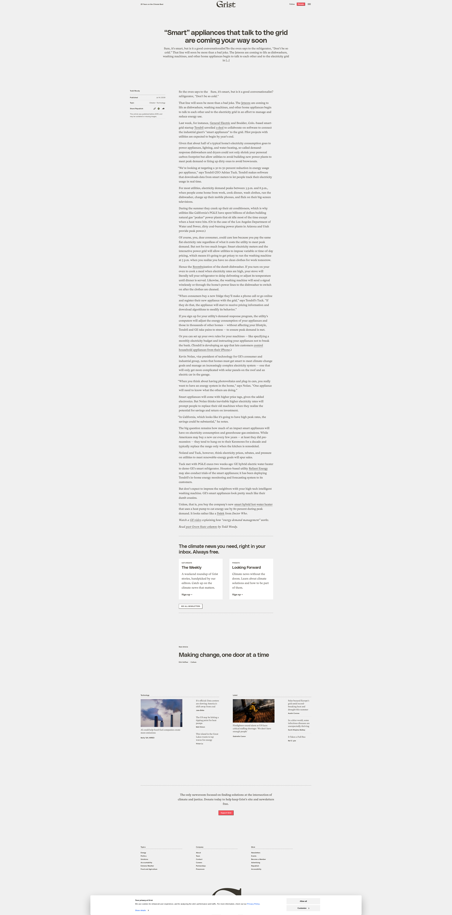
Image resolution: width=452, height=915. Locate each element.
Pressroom (200, 869)
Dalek (220, 513)
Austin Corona (293, 713)
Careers (199, 862)
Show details (140, 910)
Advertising (255, 862)
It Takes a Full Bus (296, 737)
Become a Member (258, 859)
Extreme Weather (147, 866)
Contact (199, 859)
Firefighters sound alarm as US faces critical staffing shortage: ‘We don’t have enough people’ (252, 728)
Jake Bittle (200, 710)
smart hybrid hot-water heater (253, 504)
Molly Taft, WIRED (147, 738)
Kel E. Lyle (292, 741)
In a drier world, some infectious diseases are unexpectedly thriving (299, 723)
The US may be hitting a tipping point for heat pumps (207, 720)
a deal (220, 127)
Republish (255, 866)
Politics (144, 856)
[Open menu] (309, 4)
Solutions (144, 859)
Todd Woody (135, 91)
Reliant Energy (258, 468)
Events (253, 856)
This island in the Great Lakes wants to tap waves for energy (207, 737)
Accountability (146, 862)
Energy (143, 853)
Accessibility (256, 869)
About (198, 853)
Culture (193, 662)
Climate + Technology (157, 103)
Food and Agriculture (149, 869)
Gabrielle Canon (239, 736)
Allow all (303, 901)
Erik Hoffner (183, 662)
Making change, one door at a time (224, 654)
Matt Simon (200, 727)
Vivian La (199, 744)
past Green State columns (201, 526)
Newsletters (255, 853)
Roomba (198, 266)
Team (198, 856)
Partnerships (201, 866)
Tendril (199, 127)
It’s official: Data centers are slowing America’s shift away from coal (207, 703)
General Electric (220, 123)
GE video (195, 520)
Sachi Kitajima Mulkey (296, 730)
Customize (302, 908)
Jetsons (245, 103)
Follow (292, 4)
